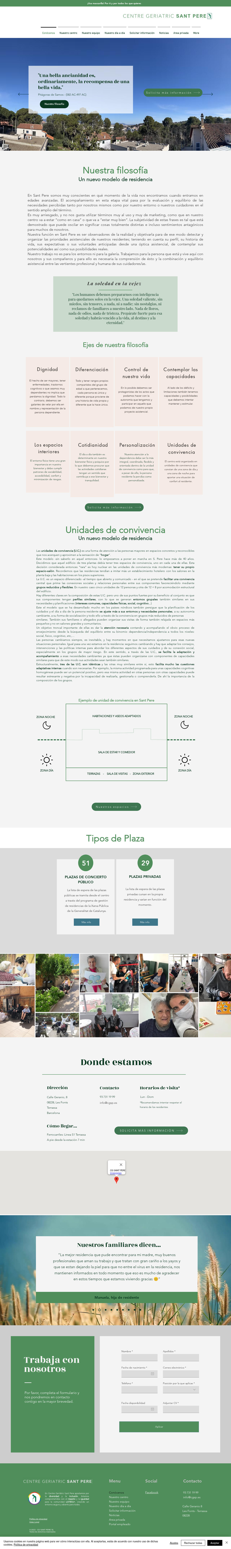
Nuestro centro (118, 1497)
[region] (47, 392)
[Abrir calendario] (152, 1373)
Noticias (114, 1515)
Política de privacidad (26, 1544)
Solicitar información (120, 1510)
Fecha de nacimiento (135, 1367)
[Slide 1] (93, 1310)
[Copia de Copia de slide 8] (140, 1310)
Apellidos (168, 1351)
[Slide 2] (99, 1310)
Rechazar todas (193, 1543)
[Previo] (23, 94)
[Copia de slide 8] (134, 1310)
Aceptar (214, 1543)
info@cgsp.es (108, 1102)
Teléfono (126, 1383)
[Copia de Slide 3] (111, 1310)
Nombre (126, 1351)
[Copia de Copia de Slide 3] (117, 1310)
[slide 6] (123, 1310)
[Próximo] (207, 94)
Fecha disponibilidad (133, 1403)
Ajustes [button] (174, 1543)
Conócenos (116, 1492)
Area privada (117, 1519)
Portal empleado (119, 1524)
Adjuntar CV (170, 1403)
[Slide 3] (105, 1310)
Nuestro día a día (120, 1506)
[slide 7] (129, 1310)
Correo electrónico (173, 1367)
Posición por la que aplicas (178, 1383)
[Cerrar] (227, 1543)
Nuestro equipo (119, 1501)
